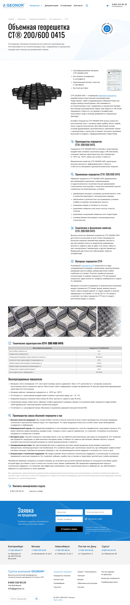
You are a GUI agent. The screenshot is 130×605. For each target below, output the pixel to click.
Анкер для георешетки (110, 578)
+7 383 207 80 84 (62, 550)
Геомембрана (59, 583)
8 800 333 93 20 (119, 5)
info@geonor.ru (107, 6)
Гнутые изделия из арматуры (107, 573)
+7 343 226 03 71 (15, 550)
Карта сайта (58, 600)
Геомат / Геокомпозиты (86, 572)
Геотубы (80, 587)
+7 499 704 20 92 (38, 550)
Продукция (34, 5)
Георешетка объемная (63, 572)
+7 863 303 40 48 (85, 550)
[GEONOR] (14, 5)
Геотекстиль (59, 579)
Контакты (78, 5)
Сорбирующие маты (109, 582)
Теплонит (81, 576)
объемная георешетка (107, 96)
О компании (66, 5)
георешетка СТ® (88, 266)
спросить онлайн (36, 491)
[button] (114, 321)
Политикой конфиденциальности (95, 529)
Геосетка (57, 587)
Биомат (80, 579)
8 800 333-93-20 (17, 491)
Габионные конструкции (87, 583)
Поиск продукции (87, 6)
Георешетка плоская (62, 576)
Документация (51, 5)
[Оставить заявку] (107, 29)
